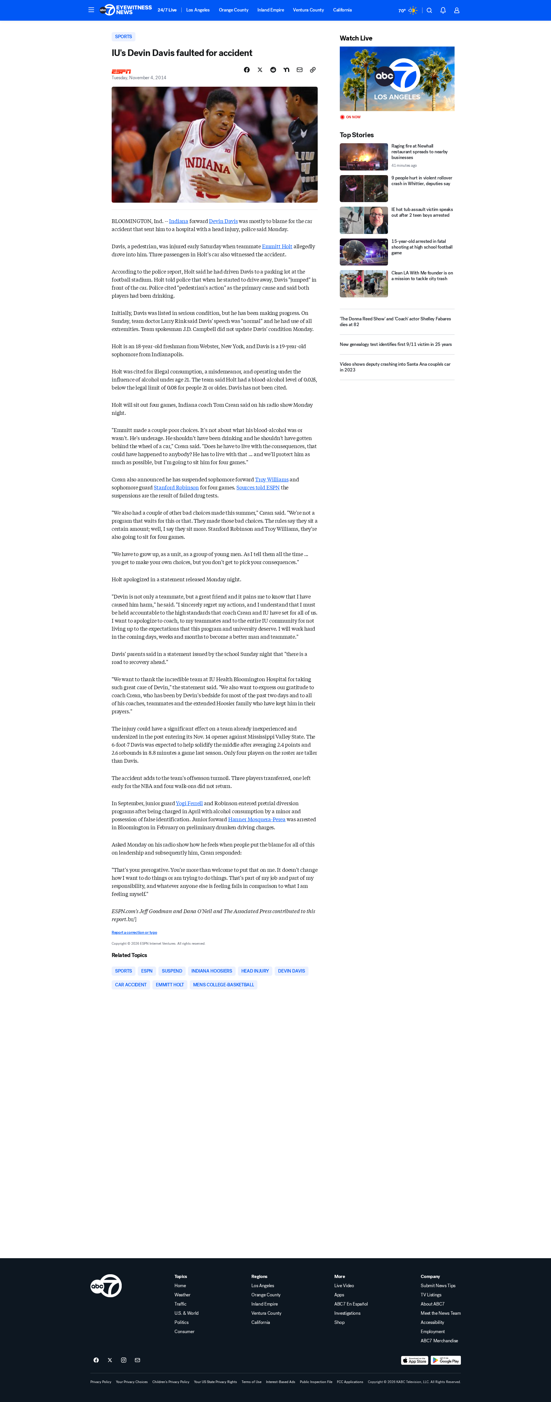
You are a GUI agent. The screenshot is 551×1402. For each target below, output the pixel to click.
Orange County (234, 10)
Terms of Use (251, 1382)
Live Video (344, 1285)
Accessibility (432, 1322)
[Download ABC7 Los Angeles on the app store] (414, 1360)
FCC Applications (350, 1382)
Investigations (347, 1313)
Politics (181, 1322)
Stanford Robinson (176, 487)
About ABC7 (433, 1304)
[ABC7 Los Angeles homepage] (126, 10)
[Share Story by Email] (299, 70)
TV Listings (431, 1295)
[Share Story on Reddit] (273, 70)
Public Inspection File (316, 1382)
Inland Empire (270, 10)
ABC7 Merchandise (439, 1341)
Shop (339, 1322)
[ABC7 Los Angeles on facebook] (96, 1360)
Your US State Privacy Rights (215, 1382)
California (342, 10)
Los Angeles (197, 10)
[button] (91, 10)
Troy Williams (272, 479)
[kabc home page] (106, 1285)
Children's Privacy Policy (170, 1382)
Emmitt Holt (277, 246)
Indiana (178, 220)
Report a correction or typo (134, 932)
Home (180, 1285)
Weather (182, 1295)
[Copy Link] (313, 70)
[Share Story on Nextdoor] (286, 70)
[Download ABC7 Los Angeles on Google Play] (446, 1360)
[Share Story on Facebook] (247, 70)
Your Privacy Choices (132, 1382)
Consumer (184, 1331)
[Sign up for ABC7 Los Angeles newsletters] (137, 1360)
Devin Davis (223, 220)
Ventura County (308, 10)
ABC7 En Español (351, 1304)
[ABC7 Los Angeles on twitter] (110, 1360)
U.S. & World (186, 1313)
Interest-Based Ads (280, 1382)
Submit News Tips (438, 1285)
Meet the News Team (441, 1313)
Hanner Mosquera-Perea (257, 819)
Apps (339, 1295)
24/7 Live (167, 10)
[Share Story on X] (260, 70)
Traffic (180, 1304)
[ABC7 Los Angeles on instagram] (123, 1360)
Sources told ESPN (258, 487)
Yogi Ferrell (189, 803)
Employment (433, 1331)
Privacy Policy (100, 1382)
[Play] (397, 79)
